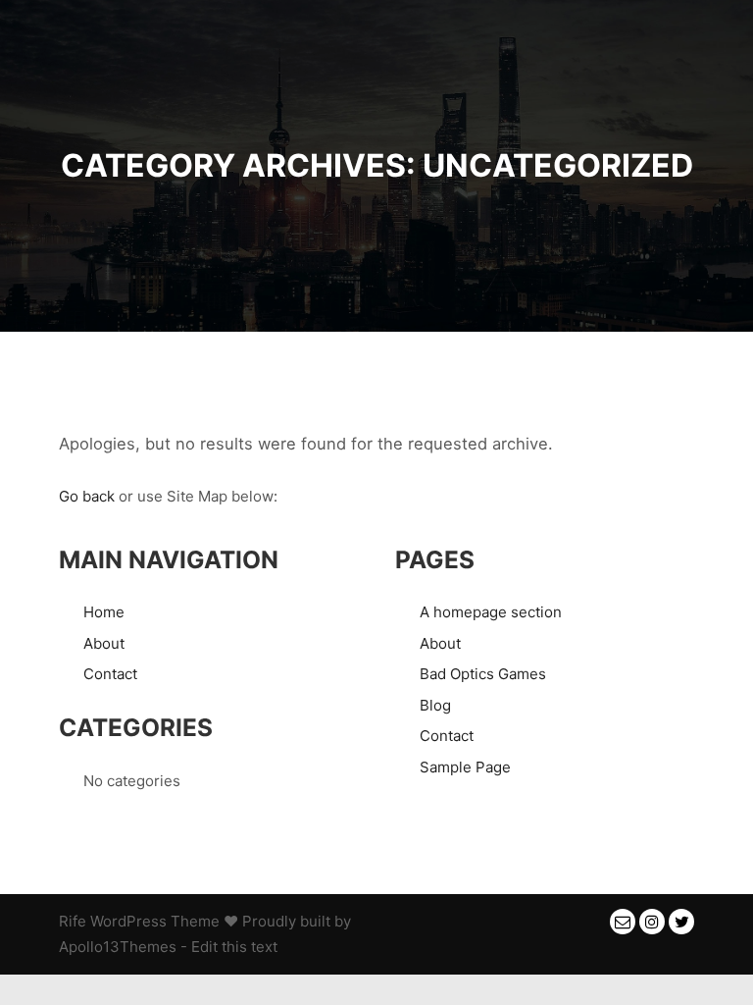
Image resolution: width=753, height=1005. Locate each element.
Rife (72, 921)
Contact (110, 673)
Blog (435, 705)
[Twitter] (681, 921)
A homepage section (491, 612)
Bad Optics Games (483, 673)
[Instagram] (652, 921)
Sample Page (465, 767)
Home (104, 612)
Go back (87, 496)
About (104, 643)
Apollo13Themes (117, 946)
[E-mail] (622, 921)
